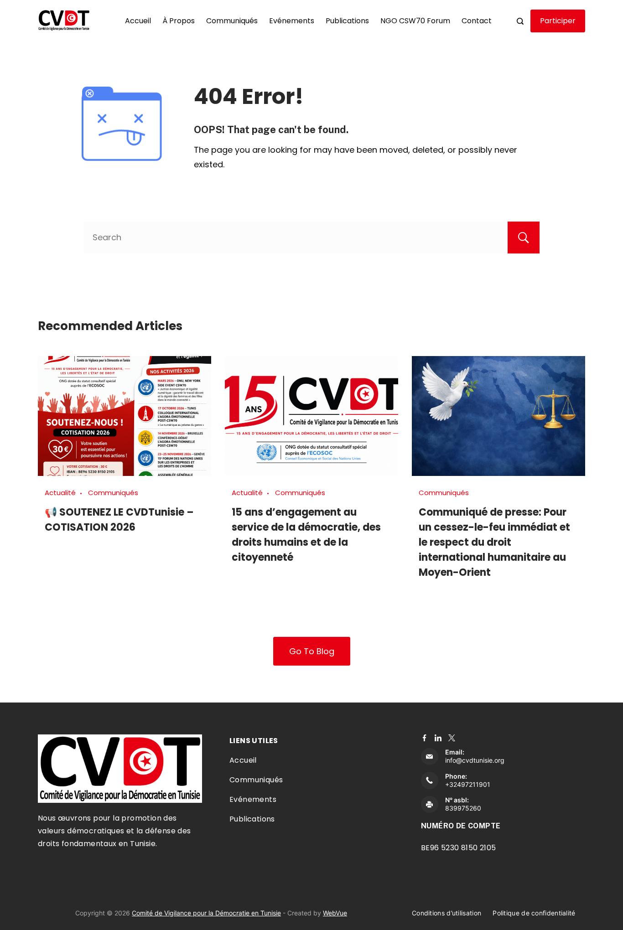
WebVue (335, 913)
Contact (477, 21)
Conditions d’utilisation (446, 913)
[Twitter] (451, 737)
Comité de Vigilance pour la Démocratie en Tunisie (206, 913)
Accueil (138, 21)
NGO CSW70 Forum (415, 21)
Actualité (60, 492)
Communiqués (232, 21)
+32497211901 (467, 784)
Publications (347, 21)
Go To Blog (311, 651)
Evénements (291, 21)
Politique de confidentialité (534, 913)
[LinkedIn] (438, 737)
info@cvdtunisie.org (474, 760)
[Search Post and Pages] (520, 21)
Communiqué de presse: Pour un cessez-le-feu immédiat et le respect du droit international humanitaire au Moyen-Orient (494, 542)
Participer (558, 21)
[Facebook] (424, 737)
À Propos (178, 21)
